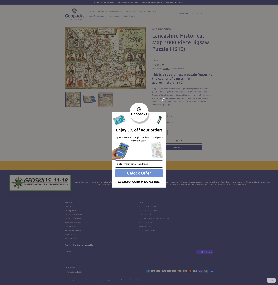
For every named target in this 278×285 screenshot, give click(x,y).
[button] (139, 173)
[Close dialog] (163, 100)
